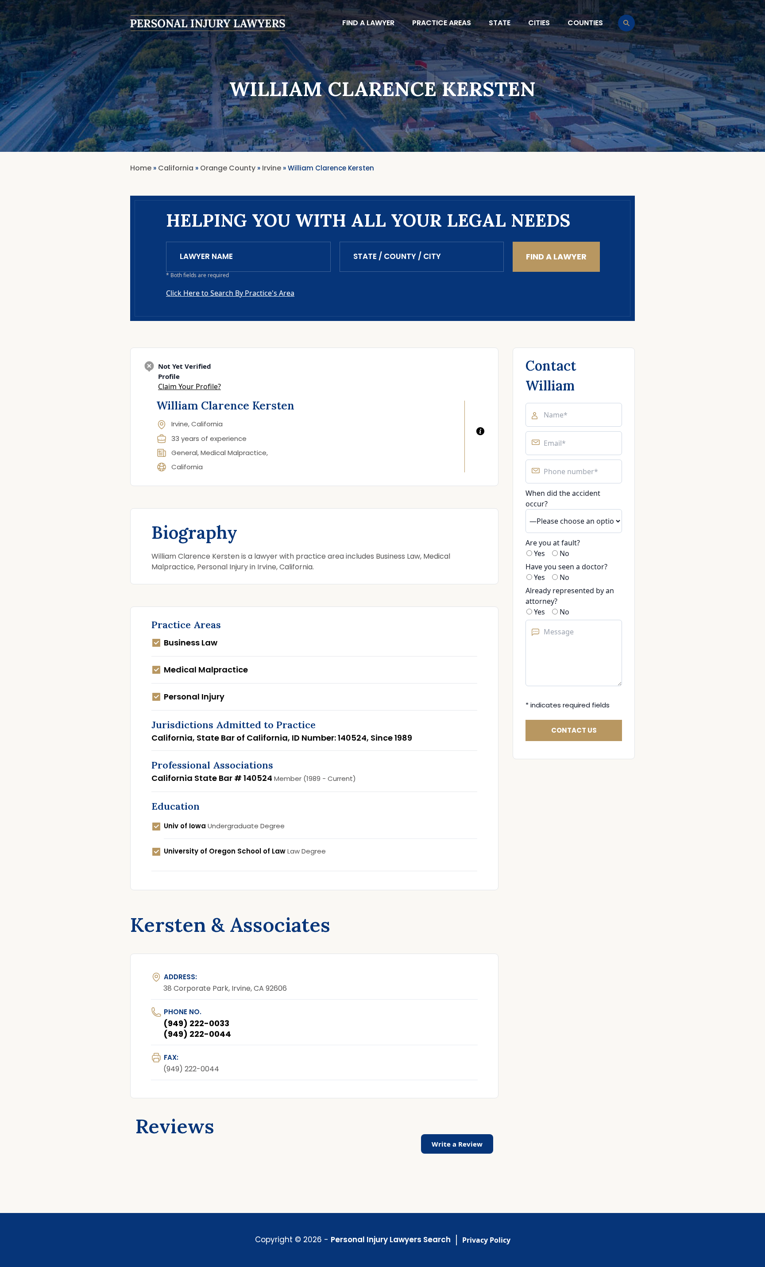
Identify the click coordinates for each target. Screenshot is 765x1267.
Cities (539, 23)
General (184, 452)
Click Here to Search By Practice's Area (230, 293)
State (499, 23)
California (187, 466)
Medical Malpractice (234, 452)
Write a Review (457, 1144)
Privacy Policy (486, 1240)
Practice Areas (441, 23)
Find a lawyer (368, 23)
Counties (585, 23)
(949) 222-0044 (197, 1033)
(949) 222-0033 (196, 1023)
